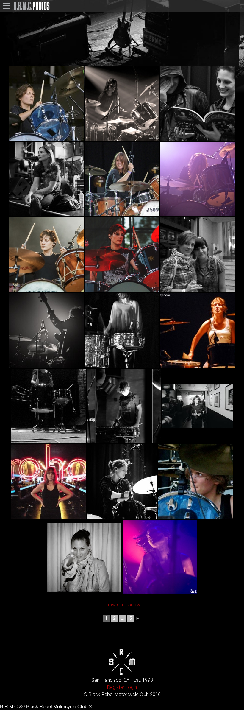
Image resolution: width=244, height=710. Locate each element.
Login (131, 687)
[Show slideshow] (122, 605)
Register (115, 687)
